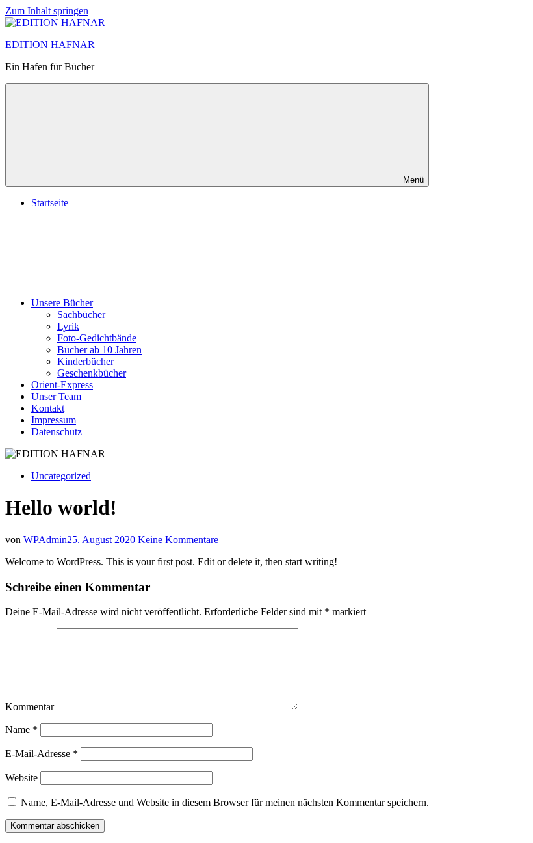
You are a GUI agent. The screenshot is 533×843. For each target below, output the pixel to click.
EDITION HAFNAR (50, 44)
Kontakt (47, 408)
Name (21, 729)
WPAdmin (45, 539)
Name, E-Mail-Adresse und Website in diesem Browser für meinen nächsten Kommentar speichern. (225, 802)
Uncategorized (61, 475)
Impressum (53, 419)
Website (21, 777)
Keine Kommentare (178, 539)
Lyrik (68, 326)
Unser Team (56, 396)
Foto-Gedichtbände (96, 337)
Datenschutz (56, 431)
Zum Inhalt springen (46, 10)
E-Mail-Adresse (41, 753)
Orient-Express (62, 384)
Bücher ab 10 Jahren (99, 349)
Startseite (49, 202)
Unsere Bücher (62, 302)
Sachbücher (81, 314)
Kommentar (29, 706)
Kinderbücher (85, 361)
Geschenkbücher (91, 373)
